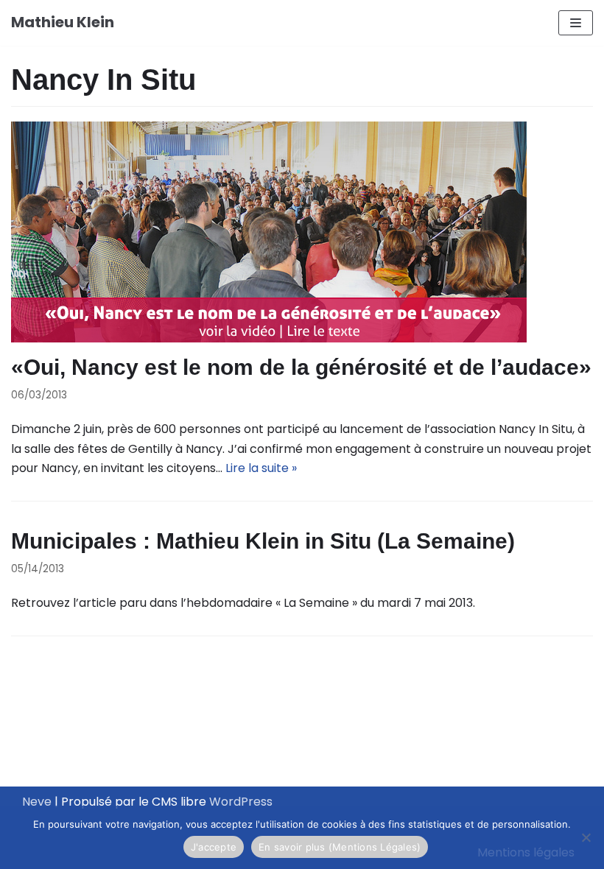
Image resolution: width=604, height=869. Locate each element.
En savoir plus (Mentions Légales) (340, 847)
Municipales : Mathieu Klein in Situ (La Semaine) (263, 541)
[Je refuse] (585, 837)
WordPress (241, 801)
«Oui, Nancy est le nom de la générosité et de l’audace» (301, 367)
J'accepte (213, 847)
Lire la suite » (261, 468)
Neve (37, 801)
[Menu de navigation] (575, 22)
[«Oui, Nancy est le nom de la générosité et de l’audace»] (302, 232)
